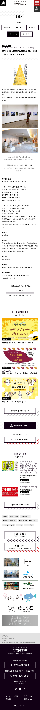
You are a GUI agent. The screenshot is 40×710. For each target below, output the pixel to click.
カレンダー (19, 28)
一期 (25, 165)
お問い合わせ (28, 699)
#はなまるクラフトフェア (10, 520)
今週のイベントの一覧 (20, 504)
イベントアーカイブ (7, 639)
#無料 (11, 516)
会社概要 (8, 699)
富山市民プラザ (20, 3)
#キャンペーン (33, 520)
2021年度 (4, 640)
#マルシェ (19, 525)
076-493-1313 (21, 665)
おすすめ (7, 28)
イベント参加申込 (21, 439)
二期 (30, 165)
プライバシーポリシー (13, 696)
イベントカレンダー (20, 536)
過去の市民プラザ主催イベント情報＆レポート (20, 548)
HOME (3, 635)
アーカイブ (13, 34)
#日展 (16, 516)
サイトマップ (28, 696)
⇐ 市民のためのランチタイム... (20, 286)
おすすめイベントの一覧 (20, 410)
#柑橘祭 (5, 516)
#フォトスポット (29, 525)
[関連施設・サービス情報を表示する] (3, 3)
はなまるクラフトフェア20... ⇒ (20, 295)
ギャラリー (26, 34)
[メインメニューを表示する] (37, 3)
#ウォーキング (23, 520)
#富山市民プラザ (25, 516)
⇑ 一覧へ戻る (20, 291)
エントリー (32, 28)
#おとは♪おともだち (8, 525)
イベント (4, 637)
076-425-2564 (21, 676)
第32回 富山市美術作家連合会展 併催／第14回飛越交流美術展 (18, 642)
